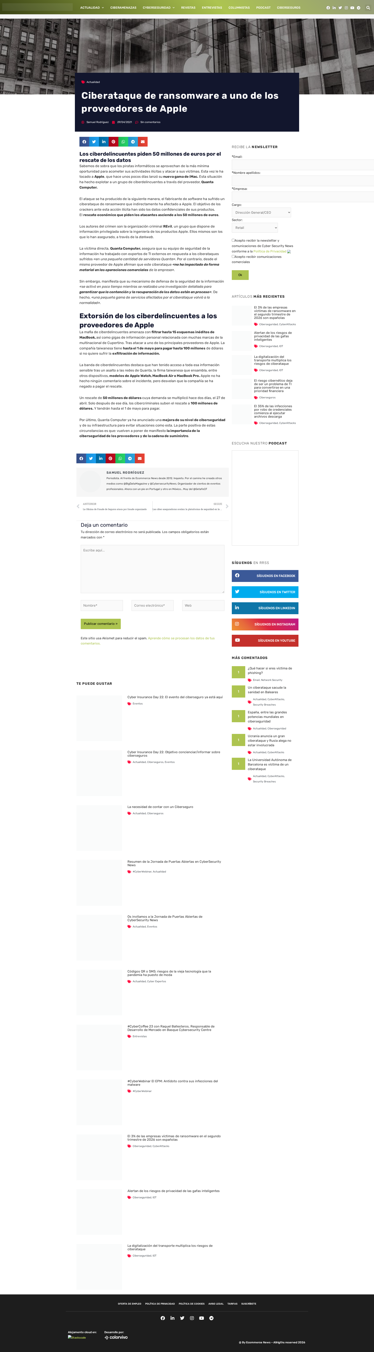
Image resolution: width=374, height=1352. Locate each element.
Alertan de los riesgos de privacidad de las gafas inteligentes (173, 1191)
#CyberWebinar (142, 871)
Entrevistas (212, 8)
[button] (368, 8)
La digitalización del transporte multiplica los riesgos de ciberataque (170, 1247)
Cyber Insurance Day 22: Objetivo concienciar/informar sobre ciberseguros (173, 754)
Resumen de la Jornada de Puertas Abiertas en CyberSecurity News (174, 863)
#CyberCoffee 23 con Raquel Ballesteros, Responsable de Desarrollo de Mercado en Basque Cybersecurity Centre (170, 1028)
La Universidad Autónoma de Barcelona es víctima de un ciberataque (270, 764)
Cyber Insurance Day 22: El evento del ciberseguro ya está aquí (175, 697)
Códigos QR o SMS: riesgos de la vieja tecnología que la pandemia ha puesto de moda (169, 973)
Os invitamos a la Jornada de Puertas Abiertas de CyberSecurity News (164, 918)
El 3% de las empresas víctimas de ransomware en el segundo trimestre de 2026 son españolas (174, 1138)
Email (256, 680)
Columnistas (239, 8)
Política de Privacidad (269, 251)
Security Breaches (264, 704)
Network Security (271, 680)
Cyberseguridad (157, 8)
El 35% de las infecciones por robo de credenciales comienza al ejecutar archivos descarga (273, 411)
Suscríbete (248, 1303)
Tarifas (232, 1303)
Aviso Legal (216, 1303)
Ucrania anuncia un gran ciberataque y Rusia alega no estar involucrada (269, 740)
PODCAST (263, 8)
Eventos (138, 703)
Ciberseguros (288, 8)
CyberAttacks (161, 1146)
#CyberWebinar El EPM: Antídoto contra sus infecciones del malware (172, 1083)
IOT (154, 1197)
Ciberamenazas (123, 8)
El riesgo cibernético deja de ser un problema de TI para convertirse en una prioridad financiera (273, 386)
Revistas (188, 8)
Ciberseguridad (142, 1146)
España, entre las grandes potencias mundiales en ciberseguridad (267, 716)
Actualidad (90, 8)
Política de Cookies (192, 1303)
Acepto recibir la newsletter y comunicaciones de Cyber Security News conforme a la (262, 246)
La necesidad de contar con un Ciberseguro (160, 807)
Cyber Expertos (156, 981)
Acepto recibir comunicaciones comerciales (257, 259)
